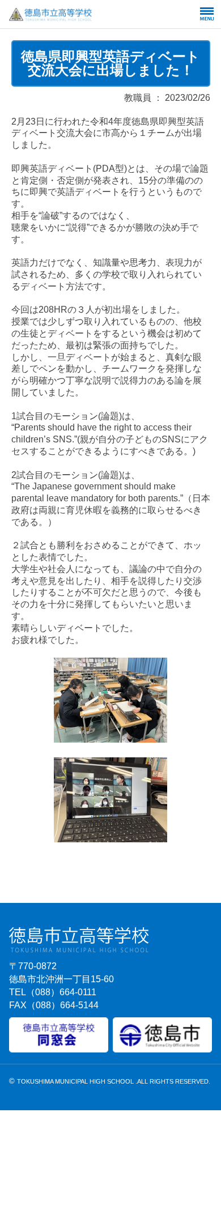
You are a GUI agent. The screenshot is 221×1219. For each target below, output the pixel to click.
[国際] (110, 739)
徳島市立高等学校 (78, 14)
